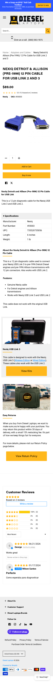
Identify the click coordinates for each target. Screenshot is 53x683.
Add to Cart (26, 167)
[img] (21, 544)
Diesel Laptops (8, 660)
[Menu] (4, 17)
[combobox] (23, 31)
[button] (6, 183)
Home (5, 52)
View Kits (26, 371)
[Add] (19, 158)
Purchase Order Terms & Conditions (26, 644)
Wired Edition (39, 360)
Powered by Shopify (10, 665)
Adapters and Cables (21, 52)
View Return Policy (26, 456)
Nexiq (5, 97)
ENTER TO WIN (43, 5)
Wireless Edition (22, 360)
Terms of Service (41, 640)
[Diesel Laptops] (26, 20)
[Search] (47, 31)
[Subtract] (6, 158)
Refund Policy (10, 640)
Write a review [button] (26, 504)
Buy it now (26, 175)
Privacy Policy (25, 640)
